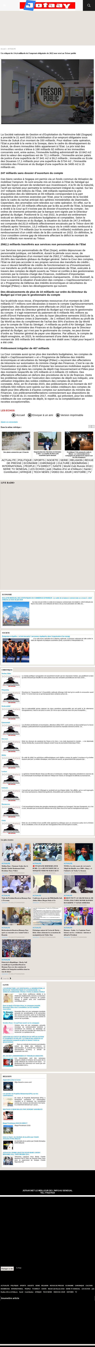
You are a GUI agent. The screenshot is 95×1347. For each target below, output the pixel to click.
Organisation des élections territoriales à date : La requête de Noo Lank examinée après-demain (47, 453)
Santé (87, 469)
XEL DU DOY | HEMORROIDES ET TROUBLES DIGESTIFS (23, 1056)
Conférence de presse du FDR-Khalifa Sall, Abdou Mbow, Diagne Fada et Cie (47, 899)
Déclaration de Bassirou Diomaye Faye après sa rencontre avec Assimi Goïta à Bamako (15, 932)
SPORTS (39, 460)
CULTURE (64, 463)
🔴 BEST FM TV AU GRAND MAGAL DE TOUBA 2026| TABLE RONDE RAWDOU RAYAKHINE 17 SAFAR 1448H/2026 (78, 900)
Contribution (11, 472)
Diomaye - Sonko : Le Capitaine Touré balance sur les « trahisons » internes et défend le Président (77, 932)
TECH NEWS (41, 472)
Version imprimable (71, 415)
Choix (4, 820)
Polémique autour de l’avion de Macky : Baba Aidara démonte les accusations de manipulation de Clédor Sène (47, 932)
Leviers (4, 771)
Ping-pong (5, 690)
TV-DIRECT (44, 466)
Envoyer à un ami (42, 415)
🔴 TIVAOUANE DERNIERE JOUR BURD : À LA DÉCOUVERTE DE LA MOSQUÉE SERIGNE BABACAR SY (46, 868)
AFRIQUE (26, 472)
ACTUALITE (12, 49)
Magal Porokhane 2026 (22, 1125)
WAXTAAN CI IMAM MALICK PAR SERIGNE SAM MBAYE (23, 1109)
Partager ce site (7, 1268)
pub (49, 469)
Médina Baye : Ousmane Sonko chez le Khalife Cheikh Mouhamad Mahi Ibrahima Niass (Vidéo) (15, 868)
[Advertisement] (47, 28)
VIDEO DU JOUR (61, 472)
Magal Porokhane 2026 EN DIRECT (15, 1123)
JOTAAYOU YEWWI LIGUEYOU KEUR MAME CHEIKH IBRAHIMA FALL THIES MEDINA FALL (21, 1153)
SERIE (64, 460)
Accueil (3, 49)
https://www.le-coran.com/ (23, 1082)
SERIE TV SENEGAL (15, 469)
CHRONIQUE (48, 463)
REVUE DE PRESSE (57, 1285)
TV (89, 472)
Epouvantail (6, 722)
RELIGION (76, 460)
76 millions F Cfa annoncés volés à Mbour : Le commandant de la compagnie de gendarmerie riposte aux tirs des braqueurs (79, 454)
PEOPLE (29, 466)
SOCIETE (52, 460)
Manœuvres (6, 804)
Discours (5, 739)
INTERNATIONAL (12, 466)
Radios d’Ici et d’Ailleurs (67, 469)
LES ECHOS (37, 469)
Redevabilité (6, 706)
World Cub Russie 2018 (78, 466)
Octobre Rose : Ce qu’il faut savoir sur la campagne (21, 1023)
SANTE (57, 466)
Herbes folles (6, 673)
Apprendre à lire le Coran (12, 1080)
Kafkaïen (5, 788)
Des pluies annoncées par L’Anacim (16, 452)
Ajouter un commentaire (9, 422)
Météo (4, 755)
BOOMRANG (79, 463)
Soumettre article (10, 1298)
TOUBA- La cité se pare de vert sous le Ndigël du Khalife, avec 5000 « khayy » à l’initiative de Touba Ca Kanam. (78, 868)
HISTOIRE (80, 472)
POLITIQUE (25, 460)
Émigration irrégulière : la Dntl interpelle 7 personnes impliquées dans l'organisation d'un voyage (36, 636)
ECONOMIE (31, 463)
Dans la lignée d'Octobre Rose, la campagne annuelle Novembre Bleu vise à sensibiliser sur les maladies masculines (21, 1007)
